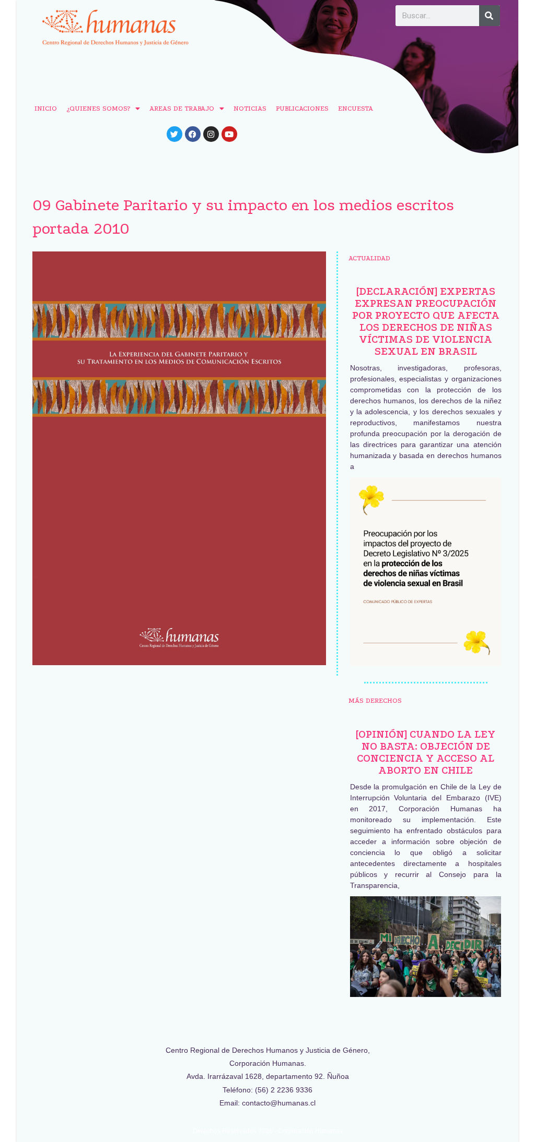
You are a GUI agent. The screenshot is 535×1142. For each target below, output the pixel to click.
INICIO (45, 108)
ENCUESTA (355, 108)
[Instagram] (211, 134)
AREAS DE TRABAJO (181, 108)
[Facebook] (193, 134)
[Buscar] (489, 15)
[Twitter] (174, 134)
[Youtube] (229, 134)
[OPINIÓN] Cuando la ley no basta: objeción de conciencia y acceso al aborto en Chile (425, 752)
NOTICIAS (250, 108)
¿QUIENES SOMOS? (98, 108)
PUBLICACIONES (302, 108)
